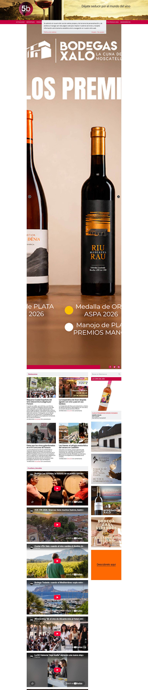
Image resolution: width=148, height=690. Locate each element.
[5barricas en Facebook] (110, 367)
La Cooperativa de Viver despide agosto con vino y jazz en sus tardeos (72, 401)
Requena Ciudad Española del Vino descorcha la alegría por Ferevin (39, 401)
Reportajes (30, 22)
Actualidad (20, 22)
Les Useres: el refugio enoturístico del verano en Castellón (73, 446)
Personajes (41, 22)
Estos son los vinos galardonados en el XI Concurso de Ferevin (41, 446)
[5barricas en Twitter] (114, 367)
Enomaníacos (125, 22)
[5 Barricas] (26, 9)
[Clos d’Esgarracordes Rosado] (106, 396)
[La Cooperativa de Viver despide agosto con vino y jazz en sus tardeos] (73, 387)
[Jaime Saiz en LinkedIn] (118, 367)
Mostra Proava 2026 (111, 22)
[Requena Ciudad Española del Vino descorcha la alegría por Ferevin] (41, 387)
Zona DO (69, 411)
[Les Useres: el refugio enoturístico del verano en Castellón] (73, 433)
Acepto (94, 32)
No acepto (100, 32)
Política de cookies (50, 32)
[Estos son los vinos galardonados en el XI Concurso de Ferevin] (41, 433)
